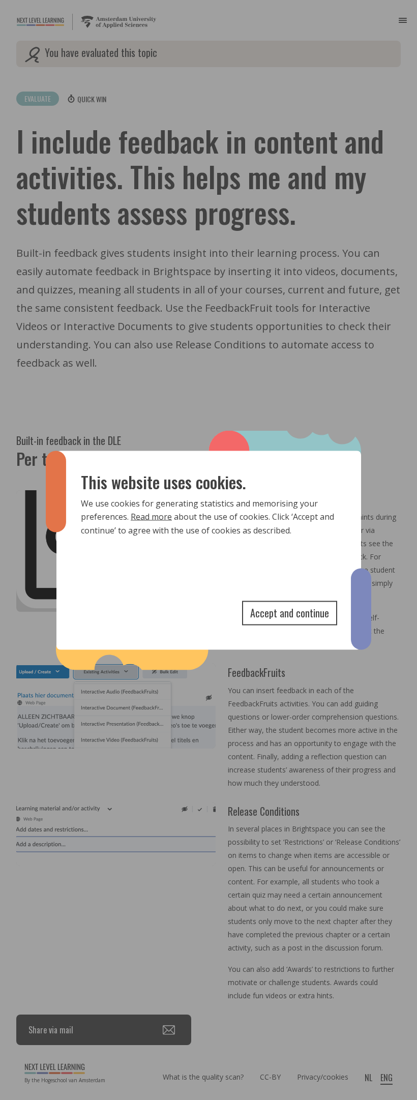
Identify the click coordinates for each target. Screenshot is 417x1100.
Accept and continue (289, 612)
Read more (151, 516)
